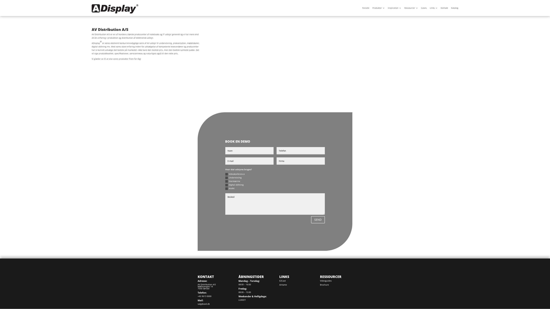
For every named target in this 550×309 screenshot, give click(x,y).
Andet (231, 188)
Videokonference (237, 174)
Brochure (324, 284)
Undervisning (235, 177)
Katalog (454, 8)
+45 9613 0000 (204, 296)
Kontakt (444, 8)
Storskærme (234, 181)
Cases (424, 8)
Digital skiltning (236, 184)
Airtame (283, 284)
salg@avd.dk (204, 304)
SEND (318, 220)
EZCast (282, 280)
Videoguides (326, 280)
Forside (365, 8)
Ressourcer (409, 8)
